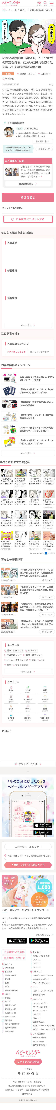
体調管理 (9, 78)
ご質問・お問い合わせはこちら (28, 865)
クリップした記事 (28, 764)
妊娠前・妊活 (10, 975)
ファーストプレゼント (42, 983)
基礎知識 (8, 971)
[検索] (45, 4)
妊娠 (34, 660)
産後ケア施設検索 (12, 1024)
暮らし (23, 9)
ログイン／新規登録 (28, 1061)
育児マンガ (33, 650)
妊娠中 (7, 979)
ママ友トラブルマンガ (17, 660)
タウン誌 (36, 967)
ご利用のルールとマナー (28, 846)
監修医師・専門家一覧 (16, 958)
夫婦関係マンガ (14, 655)
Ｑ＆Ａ (8, 994)
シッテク (36, 1014)
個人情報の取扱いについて (19, 1085)
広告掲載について (33, 1089)
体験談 (7, 997)
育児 (7, 986)
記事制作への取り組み (16, 952)
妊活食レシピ (10, 1012)
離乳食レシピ (10, 1005)
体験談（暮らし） (28, 73)
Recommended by (37, 553)
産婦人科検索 (10, 1027)
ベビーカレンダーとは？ (23, 1081)
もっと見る (26, 325)
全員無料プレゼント (41, 979)
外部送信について (38, 1085)
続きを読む (28, 197)
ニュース (13, 9)
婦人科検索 (9, 1031)
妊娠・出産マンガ (15, 650)
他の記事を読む (26, 183)
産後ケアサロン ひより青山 (42, 1025)
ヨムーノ (36, 1018)
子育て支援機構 (39, 1037)
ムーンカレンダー (40, 1003)
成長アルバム (10, 1016)
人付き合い (46, 73)
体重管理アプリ (39, 994)
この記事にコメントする (30, 219)
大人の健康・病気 (14, 161)
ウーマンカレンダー (41, 1006)
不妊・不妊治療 (11, 990)
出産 (42, 660)
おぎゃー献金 (38, 1041)
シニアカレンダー (40, 1010)
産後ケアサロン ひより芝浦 (42, 1029)
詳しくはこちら (43, 934)
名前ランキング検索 (41, 956)
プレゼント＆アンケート (42, 975)
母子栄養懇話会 (39, 1045)
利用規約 (45, 1089)
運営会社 (37, 1081)
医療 (9, 664)
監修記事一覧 (41, 141)
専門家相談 (9, 967)
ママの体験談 (21, 664)
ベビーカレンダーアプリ (42, 991)
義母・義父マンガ (34, 655)
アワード (36, 959)
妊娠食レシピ (10, 1009)
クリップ (45, 149)
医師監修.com (39, 1022)
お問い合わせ (27, 1093)
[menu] (52, 4)
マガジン (36, 963)
